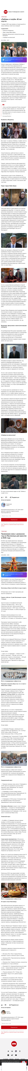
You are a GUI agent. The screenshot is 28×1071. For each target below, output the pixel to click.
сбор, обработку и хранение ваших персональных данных (12, 525)
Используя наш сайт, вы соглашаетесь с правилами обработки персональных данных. (11, 1062)
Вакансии (11, 1059)
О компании (5, 1059)
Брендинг (17, 1059)
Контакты (23, 1059)
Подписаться (14, 519)
